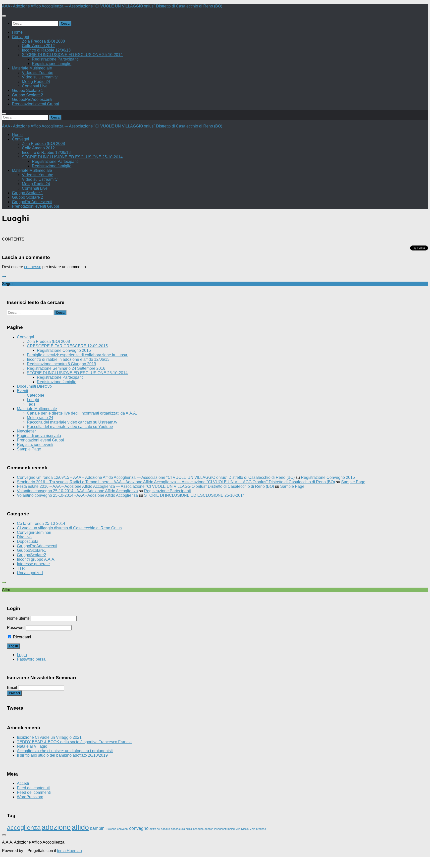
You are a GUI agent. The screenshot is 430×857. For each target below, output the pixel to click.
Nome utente (18, 618)
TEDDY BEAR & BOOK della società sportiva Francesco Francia (74, 742)
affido (80, 827)
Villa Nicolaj (242, 828)
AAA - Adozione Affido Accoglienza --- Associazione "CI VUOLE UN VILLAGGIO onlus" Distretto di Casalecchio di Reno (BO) (112, 6)
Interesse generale (33, 564)
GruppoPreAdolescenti (32, 99)
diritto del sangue (160, 828)
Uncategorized (30, 573)
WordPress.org (30, 797)
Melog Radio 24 (36, 81)
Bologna (111, 828)
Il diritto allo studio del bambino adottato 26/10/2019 (62, 755)
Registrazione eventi (35, 444)
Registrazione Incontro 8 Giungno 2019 (61, 364)
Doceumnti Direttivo (34, 386)
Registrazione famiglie (51, 63)
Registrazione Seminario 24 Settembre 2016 (66, 368)
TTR (21, 568)
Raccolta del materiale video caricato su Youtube (70, 427)
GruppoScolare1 (31, 550)
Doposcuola (27, 541)
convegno (139, 828)
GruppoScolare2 (31, 555)
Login (22, 655)
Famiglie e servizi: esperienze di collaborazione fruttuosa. (77, 355)
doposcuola (178, 828)
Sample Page (29, 449)
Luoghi (33, 400)
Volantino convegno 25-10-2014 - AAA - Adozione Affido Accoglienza (77, 491)
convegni (122, 828)
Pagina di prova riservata (39, 435)
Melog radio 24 (40, 418)
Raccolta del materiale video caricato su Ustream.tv (72, 422)
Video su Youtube (37, 72)
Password (16, 627)
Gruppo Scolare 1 (27, 90)
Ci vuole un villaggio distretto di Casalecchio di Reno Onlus (69, 528)
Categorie (35, 395)
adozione (56, 827)
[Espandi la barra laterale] (4, 276)
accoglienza (24, 827)
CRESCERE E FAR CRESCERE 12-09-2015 (67, 346)
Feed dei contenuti (33, 788)
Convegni (20, 37)
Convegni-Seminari (34, 532)
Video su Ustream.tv (39, 77)
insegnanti (220, 828)
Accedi (23, 783)
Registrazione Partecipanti (55, 59)
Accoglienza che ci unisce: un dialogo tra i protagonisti (65, 751)
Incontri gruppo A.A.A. (36, 559)
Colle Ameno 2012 (38, 46)
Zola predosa (258, 828)
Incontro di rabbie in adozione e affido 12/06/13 (68, 359)
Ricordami (21, 637)
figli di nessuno (195, 828)
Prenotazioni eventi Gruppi (35, 104)
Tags (31, 404)
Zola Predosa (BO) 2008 (43, 41)
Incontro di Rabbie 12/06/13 (46, 50)
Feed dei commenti (34, 792)
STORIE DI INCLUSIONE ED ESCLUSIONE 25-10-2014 (72, 55)
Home (17, 32)
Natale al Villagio (32, 746)
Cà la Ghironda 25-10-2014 (41, 523)
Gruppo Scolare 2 (27, 95)
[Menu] (4, 16)
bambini (98, 828)
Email (12, 687)
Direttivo (24, 537)
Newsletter (26, 431)
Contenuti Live (35, 86)
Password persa (31, 659)
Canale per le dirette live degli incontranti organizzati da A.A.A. (82, 413)
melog (231, 828)
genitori (209, 828)
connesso (32, 267)
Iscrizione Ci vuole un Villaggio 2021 (49, 737)
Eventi (22, 391)
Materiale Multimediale (32, 68)
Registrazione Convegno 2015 (64, 350)
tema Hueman (69, 851)
